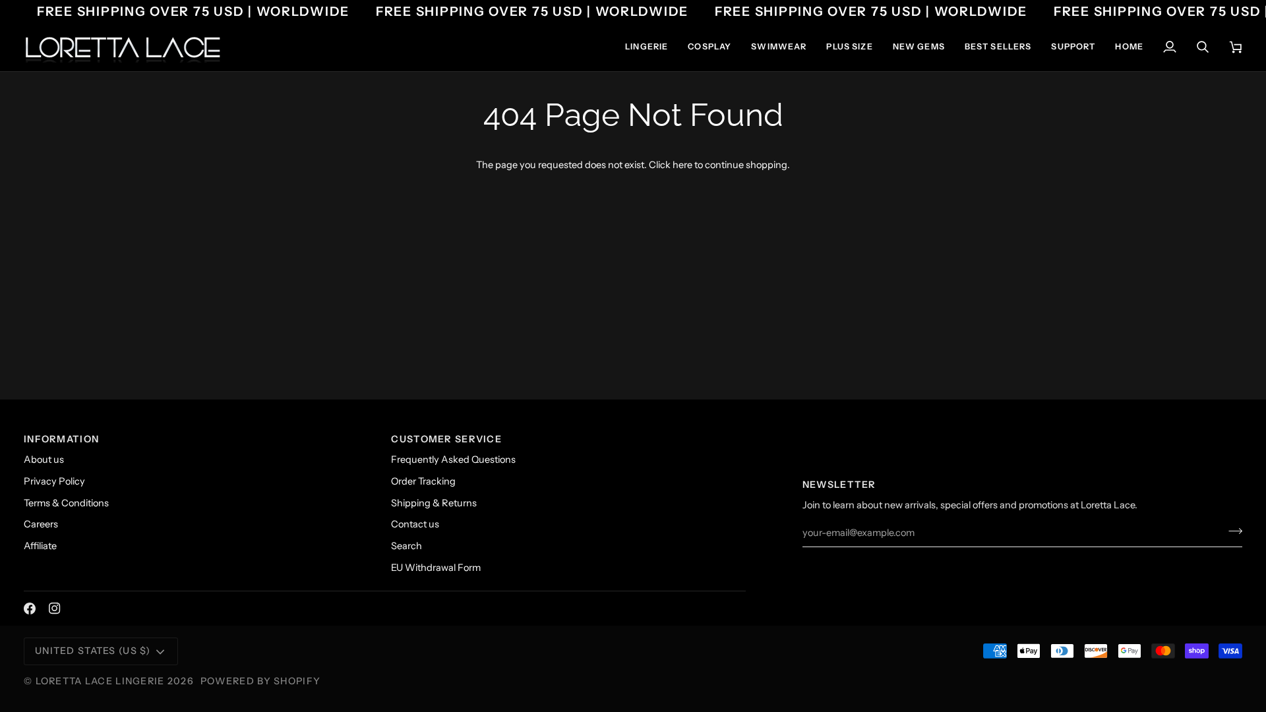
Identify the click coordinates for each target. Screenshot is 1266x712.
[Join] (1231, 531)
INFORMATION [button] (61, 439)
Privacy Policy (54, 481)
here (682, 165)
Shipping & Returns (434, 503)
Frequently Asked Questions (453, 459)
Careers (41, 524)
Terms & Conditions (66, 503)
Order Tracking (423, 481)
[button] (646, 46)
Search (406, 546)
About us (44, 459)
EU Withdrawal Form (436, 568)
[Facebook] (30, 608)
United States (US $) (93, 651)
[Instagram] (55, 608)
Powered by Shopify (260, 681)
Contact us (415, 524)
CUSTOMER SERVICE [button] (446, 439)
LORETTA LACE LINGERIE (100, 681)
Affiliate (40, 546)
